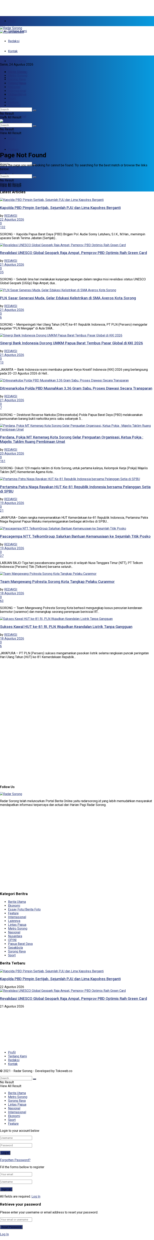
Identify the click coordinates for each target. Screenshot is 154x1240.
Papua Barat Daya (20, 944)
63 (2, 601)
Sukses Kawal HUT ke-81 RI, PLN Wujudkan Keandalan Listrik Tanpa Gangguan (66, 627)
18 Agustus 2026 (12, 593)
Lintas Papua (17, 83)
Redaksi (13, 41)
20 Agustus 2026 (12, 453)
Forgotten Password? (15, 1160)
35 (2, 272)
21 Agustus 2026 (12, 265)
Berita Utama (17, 61)
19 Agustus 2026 (12, 503)
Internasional (17, 91)
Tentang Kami (17, 1056)
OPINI (12, 940)
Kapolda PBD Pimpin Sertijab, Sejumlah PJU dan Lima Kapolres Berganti (60, 208)
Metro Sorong (17, 75)
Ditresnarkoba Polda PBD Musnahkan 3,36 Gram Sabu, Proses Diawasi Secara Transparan (76, 388)
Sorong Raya (17, 79)
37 (2, 556)
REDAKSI (10, 216)
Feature (13, 149)
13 (2, 362)
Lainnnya (14, 921)
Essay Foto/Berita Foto (24, 909)
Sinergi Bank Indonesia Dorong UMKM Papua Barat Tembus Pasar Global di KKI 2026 (71, 343)
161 (2, 461)
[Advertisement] (47, 6)
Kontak (13, 51)
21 (2, 510)
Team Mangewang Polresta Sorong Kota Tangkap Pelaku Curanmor (57, 581)
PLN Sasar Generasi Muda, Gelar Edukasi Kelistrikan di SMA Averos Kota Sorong (68, 298)
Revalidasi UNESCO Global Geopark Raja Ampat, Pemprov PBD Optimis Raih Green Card (73, 253)
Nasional (14, 105)
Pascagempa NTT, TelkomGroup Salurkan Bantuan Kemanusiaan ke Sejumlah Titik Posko (75, 536)
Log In (35, 1196)
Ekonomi (14, 127)
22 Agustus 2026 (12, 219)
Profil (12, 21)
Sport (12, 138)
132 (2, 227)
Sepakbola (15, 948)
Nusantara (15, 936)
